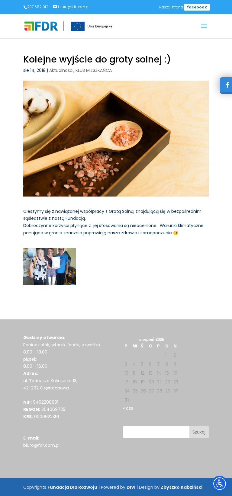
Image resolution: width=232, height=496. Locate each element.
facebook (197, 7)
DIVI (131, 487)
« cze (128, 408)
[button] (204, 29)
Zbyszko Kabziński (181, 487)
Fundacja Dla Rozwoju (72, 487)
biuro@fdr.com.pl (41, 445)
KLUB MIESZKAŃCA (94, 70)
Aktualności (61, 70)
